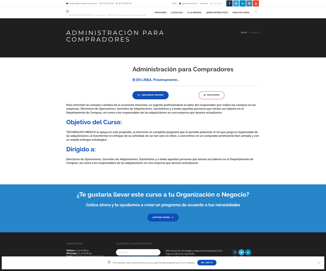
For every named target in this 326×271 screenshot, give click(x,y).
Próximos (161, 12)
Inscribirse (212, 95)
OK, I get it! (207, 262)
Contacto (204, 3)
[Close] (319, 263)
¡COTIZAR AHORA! (161, 217)
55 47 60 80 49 (125, 3)
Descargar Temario (152, 95)
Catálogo (177, 12)
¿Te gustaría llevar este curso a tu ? (163, 194)
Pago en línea (241, 12)
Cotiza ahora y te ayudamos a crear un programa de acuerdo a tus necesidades (163, 204)
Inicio (174, 3)
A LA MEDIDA (194, 12)
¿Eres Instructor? (217, 12)
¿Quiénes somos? (189, 3)
